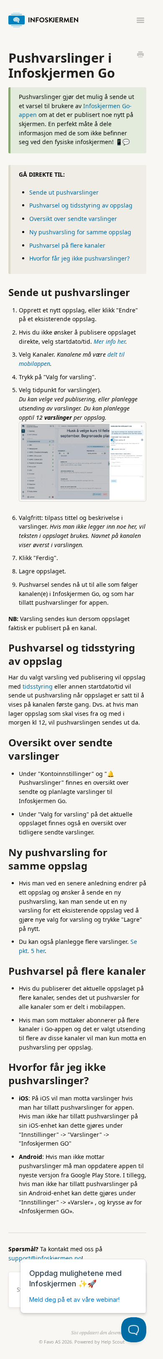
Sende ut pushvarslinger (64, 192)
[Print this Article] (140, 55)
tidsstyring (38, 686)
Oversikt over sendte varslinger (73, 219)
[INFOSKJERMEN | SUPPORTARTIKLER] (45, 18)
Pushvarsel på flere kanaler (67, 245)
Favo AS (52, 1342)
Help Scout (113, 1342)
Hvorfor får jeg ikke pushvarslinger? (79, 258)
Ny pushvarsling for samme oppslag (80, 232)
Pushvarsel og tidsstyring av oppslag (80, 205)
